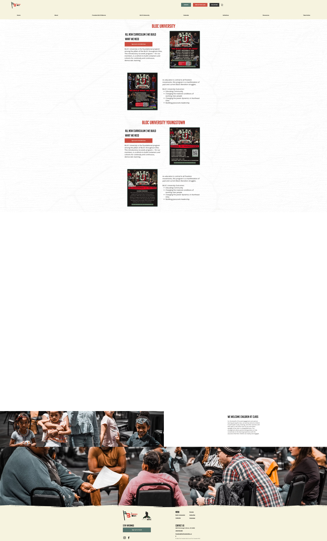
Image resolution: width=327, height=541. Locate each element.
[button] (222, 5)
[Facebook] (128, 537)
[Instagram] (124, 537)
